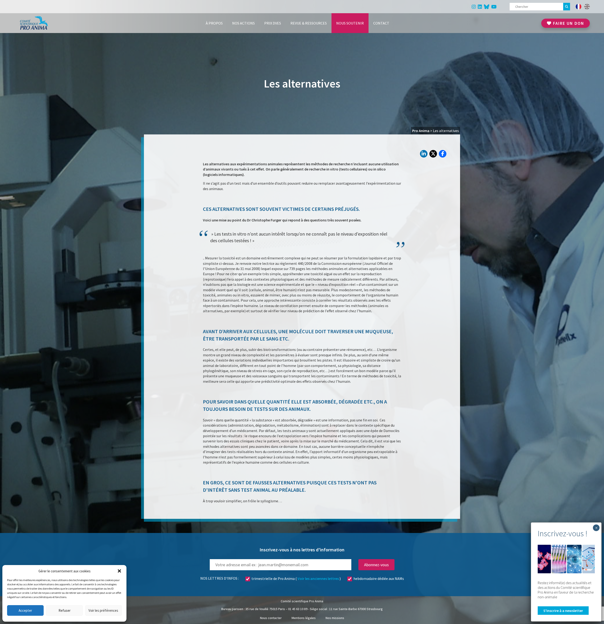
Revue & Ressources (308, 23)
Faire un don (568, 23)
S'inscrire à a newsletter (563, 610)
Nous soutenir (350, 23)
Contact (381, 23)
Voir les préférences (103, 610)
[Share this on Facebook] (442, 154)
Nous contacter (271, 618)
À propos (214, 23)
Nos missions (335, 618)
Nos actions (243, 23)
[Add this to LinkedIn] (424, 154)
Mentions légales (304, 618)
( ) (296, 578)
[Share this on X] (433, 154)
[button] (119, 571)
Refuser (65, 610)
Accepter (25, 610)
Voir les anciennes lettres (318, 578)
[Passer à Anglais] (587, 6)
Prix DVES (272, 23)
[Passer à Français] (578, 6)
